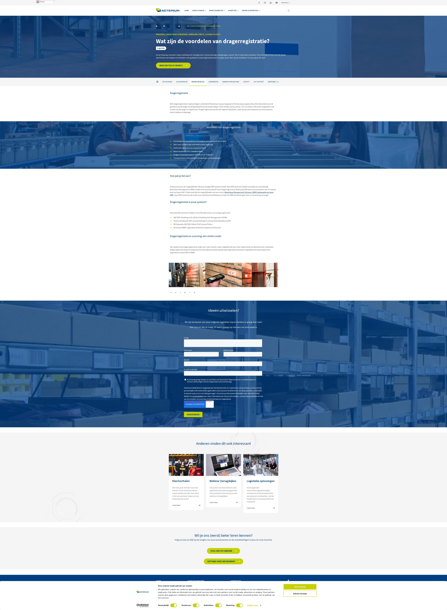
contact (225, 327)
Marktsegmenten (196, 581)
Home (158, 26)
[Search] (288, 10)
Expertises (236, 581)
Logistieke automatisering (169, 26)
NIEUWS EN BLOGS (180, 26)
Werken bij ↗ (285, 2)
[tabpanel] (187, 275)
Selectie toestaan (300, 594)
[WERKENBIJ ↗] (273, 82)
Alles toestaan (300, 587)
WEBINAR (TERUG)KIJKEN (230, 82)
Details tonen (252, 605)
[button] (173, 65)
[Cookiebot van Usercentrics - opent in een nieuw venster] (142, 605)
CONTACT (246, 82)
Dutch (42, 2)
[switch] (196, 605)
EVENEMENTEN (213, 82)
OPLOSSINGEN (167, 82)
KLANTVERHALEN (181, 82)
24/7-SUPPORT (259, 82)
